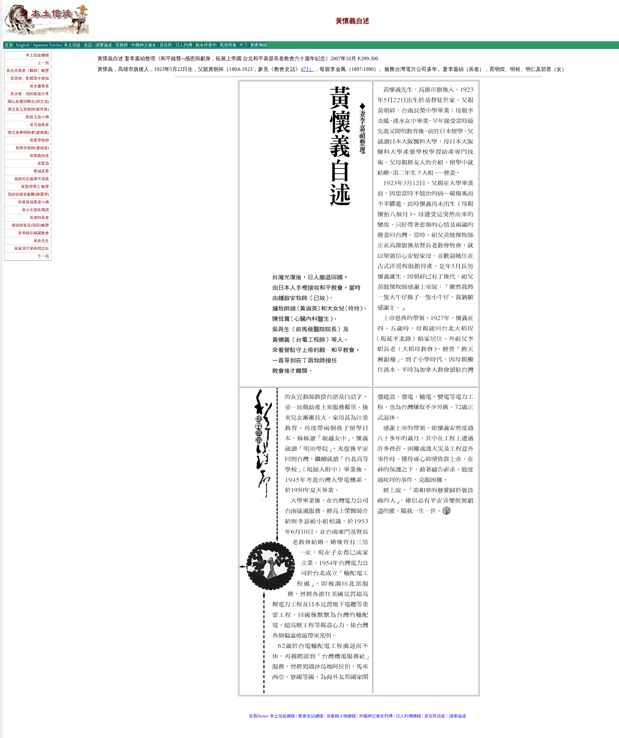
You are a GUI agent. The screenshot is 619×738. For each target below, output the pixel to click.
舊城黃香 (41, 171)
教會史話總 (308, 716)
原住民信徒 (434, 716)
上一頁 (43, 63)
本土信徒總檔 (37, 55)
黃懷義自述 (39, 155)
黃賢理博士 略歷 (35, 186)
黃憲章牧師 (39, 140)
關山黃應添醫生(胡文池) (28, 101)
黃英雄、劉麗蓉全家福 (29, 78)
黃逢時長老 (39, 217)
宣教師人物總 (339, 716)
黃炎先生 (41, 240)
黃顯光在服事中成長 (31, 179)
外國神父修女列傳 (376, 716)
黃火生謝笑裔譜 (35, 210)
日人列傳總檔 (408, 716)
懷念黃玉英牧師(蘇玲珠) (28, 109)
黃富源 (43, 163)
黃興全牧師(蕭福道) (32, 148)
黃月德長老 (39, 124)
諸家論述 (457, 716)
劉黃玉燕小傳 (37, 117)
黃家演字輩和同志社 (31, 248)
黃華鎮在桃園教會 (33, 233)
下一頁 (43, 256)
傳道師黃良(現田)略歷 (30, 225)
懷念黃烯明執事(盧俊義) (28, 132)
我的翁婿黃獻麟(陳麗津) (28, 194)
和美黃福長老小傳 (33, 202)
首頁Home (258, 716)
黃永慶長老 (39, 86)
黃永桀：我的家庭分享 (29, 94)
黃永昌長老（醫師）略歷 (27, 70)
